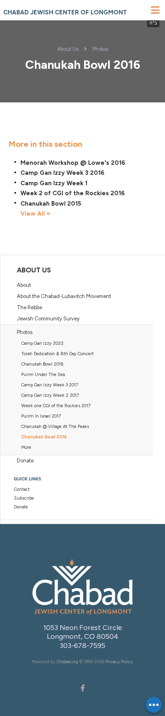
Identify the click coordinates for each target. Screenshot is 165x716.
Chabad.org (67, 661)
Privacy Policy (119, 661)
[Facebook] (82, 687)
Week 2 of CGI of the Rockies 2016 (72, 193)
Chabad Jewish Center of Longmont (65, 12)
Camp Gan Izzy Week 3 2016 (62, 172)
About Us (67, 49)
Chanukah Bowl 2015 (50, 203)
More (26, 447)
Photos (100, 49)
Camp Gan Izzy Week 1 (53, 183)
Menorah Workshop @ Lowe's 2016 (72, 162)
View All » (35, 213)
